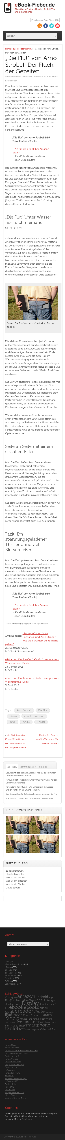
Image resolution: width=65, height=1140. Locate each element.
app (51, 997)
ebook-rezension (34, 716)
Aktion (13, 997)
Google (49, 1012)
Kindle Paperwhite (42, 1018)
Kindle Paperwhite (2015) (16, 1053)
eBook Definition (14, 870)
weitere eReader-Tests (15, 1098)
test (22, 1029)
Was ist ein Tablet (15, 884)
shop (22, 1025)
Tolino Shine (11, 1084)
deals (40, 1000)
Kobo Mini (9, 1087)
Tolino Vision (11, 1067)
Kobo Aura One (12, 1048)
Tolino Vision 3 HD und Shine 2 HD (21, 1051)
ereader (24, 1011)
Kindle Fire (26, 1018)
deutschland (13, 1004)
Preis (20, 1022)
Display (30, 1003)
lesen (13, 1022)
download (44, 1004)
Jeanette (25, 76)
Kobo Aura (10, 1070)
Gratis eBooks (13, 887)
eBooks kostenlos (15, 874)
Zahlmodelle (10, 984)
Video (43, 1029)
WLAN (51, 1029)
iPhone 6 (27, 1015)
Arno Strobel (23, 710)
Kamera (37, 1015)
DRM (7, 961)
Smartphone (10, 975)
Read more (27, 1119)
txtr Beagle (10, 1089)
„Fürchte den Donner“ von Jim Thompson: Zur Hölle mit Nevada (47, 739)
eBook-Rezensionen (14, 964)
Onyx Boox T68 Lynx (14, 1064)
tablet (12, 1029)
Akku (7, 997)
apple (10, 1000)
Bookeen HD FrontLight (16, 1078)
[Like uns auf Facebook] (45, 25)
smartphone (37, 1025)
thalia (27, 1029)
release (40, 1022)
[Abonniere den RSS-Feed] (39, 25)
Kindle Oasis (10, 1045)
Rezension (51, 1022)
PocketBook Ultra (13, 1062)
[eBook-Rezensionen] (19, 853)
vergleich (35, 1029)
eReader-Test (11, 973)
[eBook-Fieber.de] (29, 14)
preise (30, 1022)
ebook (13, 716)
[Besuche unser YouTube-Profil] (57, 25)
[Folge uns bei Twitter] (51, 25)
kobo (7, 1022)
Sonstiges (9, 978)
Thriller (41, 721)
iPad (8, 1015)
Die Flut (42, 710)
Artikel (12, 767)
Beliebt (42, 767)
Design (50, 1000)
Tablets (8, 981)
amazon (26, 996)
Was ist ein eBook (15, 877)
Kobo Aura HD (11, 1081)
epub (12, 721)
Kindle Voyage (11, 1059)
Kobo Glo (9, 1076)
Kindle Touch (11, 1095)
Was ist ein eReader (16, 880)
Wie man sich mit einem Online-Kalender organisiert (30, 798)
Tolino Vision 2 (12, 1056)
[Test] (19, 834)
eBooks (8, 967)
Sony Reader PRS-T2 (14, 1092)
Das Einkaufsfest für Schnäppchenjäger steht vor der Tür (31, 794)
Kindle (26, 721)
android (42, 997)
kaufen (47, 1015)
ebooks (31, 1007)
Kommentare (28, 767)
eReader (8, 970)
